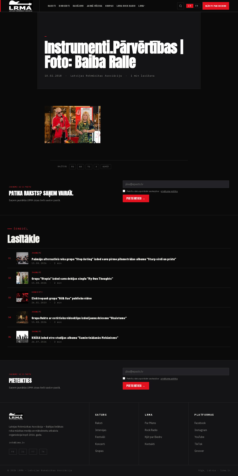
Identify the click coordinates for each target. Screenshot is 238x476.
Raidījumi (78, 5)
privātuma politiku (169, 191)
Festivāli (100, 437)
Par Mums (150, 423)
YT (32, 451)
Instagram (200, 430)
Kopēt (106, 166)
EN (196, 5)
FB (72, 166)
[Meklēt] (180, 6)
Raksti (52, 5)
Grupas (109, 5)
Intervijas (100, 430)
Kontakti (150, 444)
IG (22, 451)
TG (89, 166)
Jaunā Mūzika (94, 5)
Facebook (200, 423)
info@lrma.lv (17, 442)
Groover (199, 451)
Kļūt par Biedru (153, 437)
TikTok (198, 444)
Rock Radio (151, 430)
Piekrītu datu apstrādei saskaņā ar (152, 191)
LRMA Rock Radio (126, 5)
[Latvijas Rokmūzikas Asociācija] (24, 6)
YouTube (199, 437)
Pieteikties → (135, 198)
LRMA (141, 5)
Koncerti (64, 5)
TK (43, 451)
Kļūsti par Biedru (215, 5)
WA (80, 166)
